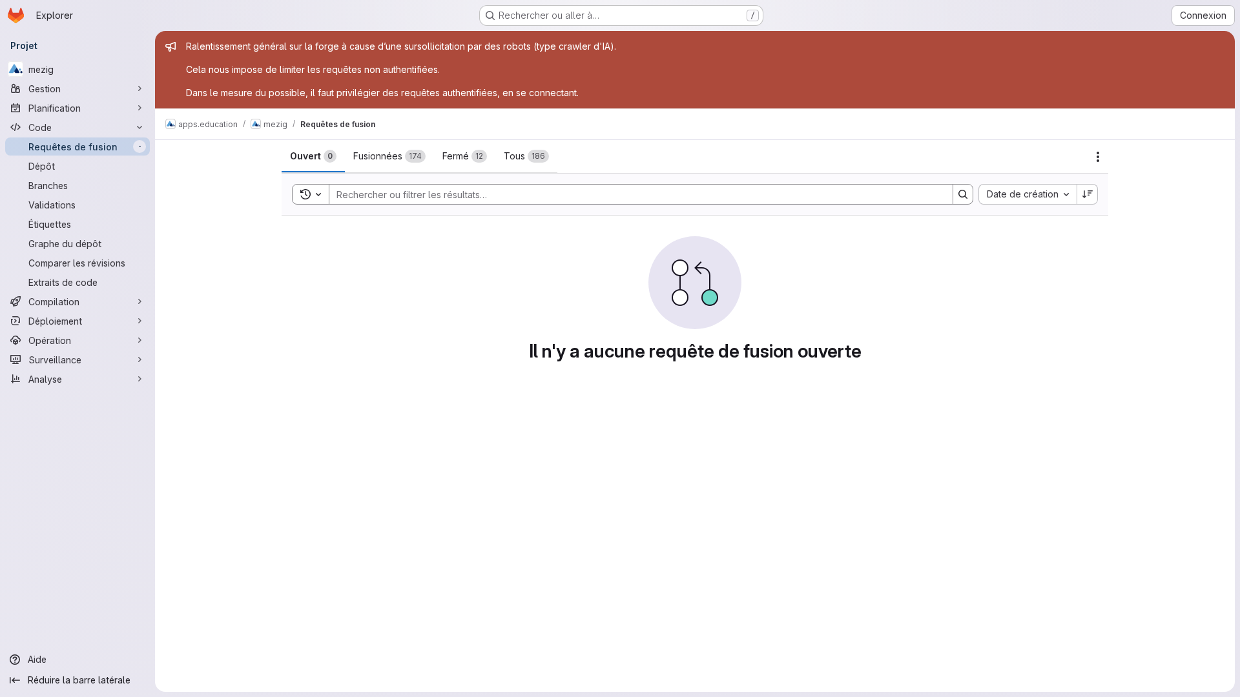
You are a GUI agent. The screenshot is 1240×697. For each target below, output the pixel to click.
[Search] (963, 194)
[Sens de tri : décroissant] (1087, 194)
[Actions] (1098, 156)
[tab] (313, 156)
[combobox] (1027, 194)
